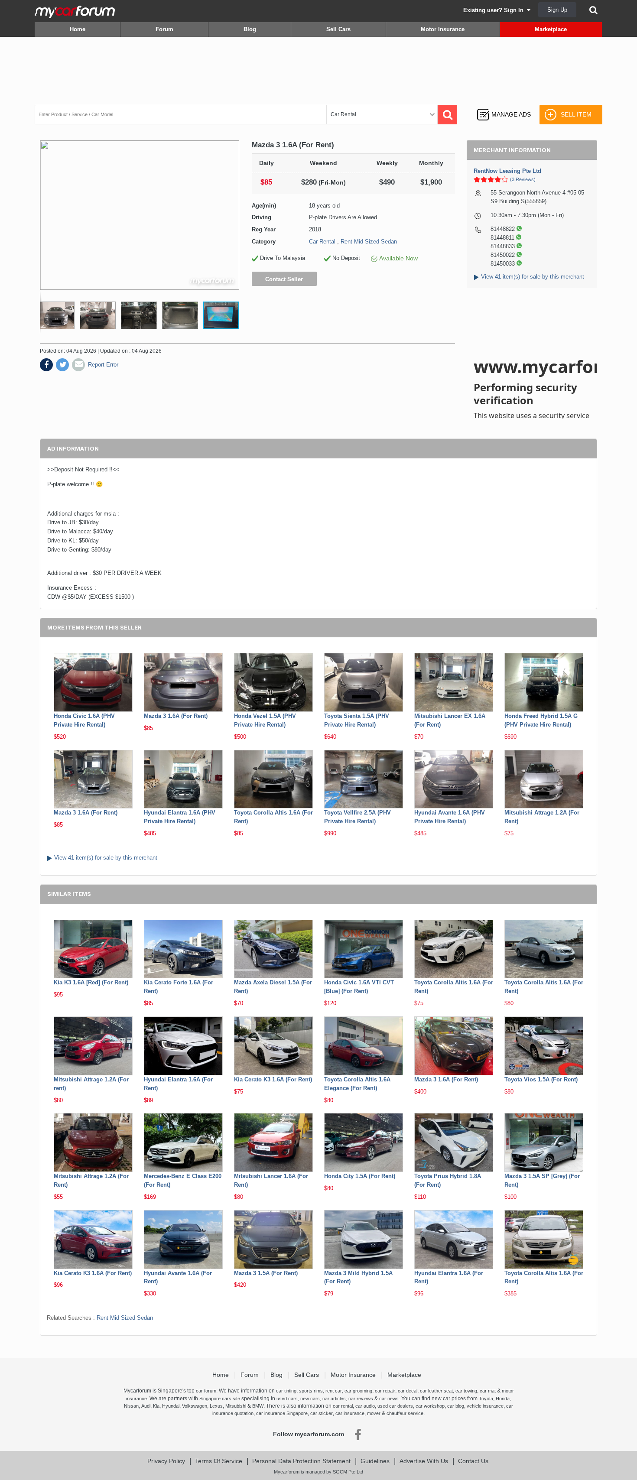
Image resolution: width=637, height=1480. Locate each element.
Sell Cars (338, 29)
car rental (343, 1406)
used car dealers (395, 1406)
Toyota (486, 1398)
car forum (206, 1390)
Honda (503, 1398)
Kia (156, 1406)
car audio (365, 1406)
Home (77, 29)
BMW (257, 1406)
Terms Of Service (218, 1460)
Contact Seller (284, 279)
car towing (466, 1390)
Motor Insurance (443, 29)
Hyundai (170, 1406)
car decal (407, 1390)
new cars (310, 1398)
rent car (333, 1390)
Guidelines (375, 1460)
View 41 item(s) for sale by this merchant (532, 276)
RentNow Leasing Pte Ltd (507, 171)
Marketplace (551, 29)
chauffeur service (405, 1413)
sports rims (311, 1390)
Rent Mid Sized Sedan (369, 241)
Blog (250, 29)
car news (389, 1398)
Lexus (216, 1406)
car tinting (286, 1390)
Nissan (131, 1406)
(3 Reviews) (523, 179)
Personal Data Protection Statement (301, 1460)
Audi (145, 1406)
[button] (101, 315)
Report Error (103, 364)
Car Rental (322, 241)
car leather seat (436, 1390)
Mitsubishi (235, 1406)
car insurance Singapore (282, 1413)
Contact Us (473, 1460)
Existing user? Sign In (495, 10)
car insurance (349, 1413)
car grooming (358, 1390)
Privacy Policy (166, 1460)
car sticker (321, 1413)
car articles (334, 1398)
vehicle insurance (485, 1406)
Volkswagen (194, 1406)
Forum (164, 29)
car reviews (360, 1398)
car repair (385, 1390)
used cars (287, 1398)
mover (373, 1413)
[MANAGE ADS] (504, 106)
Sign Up (557, 9)
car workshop (430, 1406)
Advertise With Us (424, 1460)
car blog (455, 1406)
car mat (488, 1390)
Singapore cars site (219, 1398)
